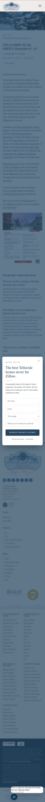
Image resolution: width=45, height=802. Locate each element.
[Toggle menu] (40, 6)
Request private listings (22, 432)
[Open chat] (14, 797)
